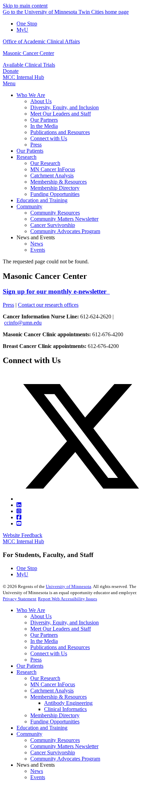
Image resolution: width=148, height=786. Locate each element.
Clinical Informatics (65, 709)
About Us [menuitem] (41, 101)
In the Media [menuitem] (44, 126)
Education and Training (42, 728)
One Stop (27, 23)
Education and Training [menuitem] (42, 200)
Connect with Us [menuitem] (48, 138)
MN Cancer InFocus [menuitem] (52, 169)
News (36, 771)
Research (26, 672)
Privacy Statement (19, 598)
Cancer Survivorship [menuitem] (52, 225)
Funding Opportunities (55, 721)
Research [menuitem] (26, 157)
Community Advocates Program (65, 759)
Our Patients (30, 666)
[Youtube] (19, 523)
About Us (41, 616)
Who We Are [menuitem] (31, 95)
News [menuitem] (36, 244)
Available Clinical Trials (29, 65)
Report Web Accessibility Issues (67, 598)
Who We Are (31, 610)
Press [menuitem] (36, 145)
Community (29, 734)
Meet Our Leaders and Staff (60, 629)
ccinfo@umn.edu (23, 323)
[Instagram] (19, 511)
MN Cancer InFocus (52, 684)
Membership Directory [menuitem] (55, 188)
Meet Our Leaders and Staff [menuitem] (60, 114)
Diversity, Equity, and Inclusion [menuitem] (64, 107)
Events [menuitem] (37, 250)
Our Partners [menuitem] (44, 120)
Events (37, 777)
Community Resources (55, 740)
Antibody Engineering (68, 703)
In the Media (44, 641)
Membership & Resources (58, 697)
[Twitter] (81, 499)
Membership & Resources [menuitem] (58, 182)
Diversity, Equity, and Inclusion (64, 622)
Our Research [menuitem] (45, 163)
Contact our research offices (48, 305)
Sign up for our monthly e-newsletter (56, 291)
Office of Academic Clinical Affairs (41, 41)
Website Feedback (22, 535)
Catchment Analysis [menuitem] (52, 175)
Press (8, 305)
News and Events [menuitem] (36, 237)
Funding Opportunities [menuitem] (55, 194)
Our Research (45, 678)
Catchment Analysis (52, 691)
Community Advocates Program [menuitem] (65, 231)
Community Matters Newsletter (64, 746)
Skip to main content (25, 6)
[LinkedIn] (19, 505)
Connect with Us (48, 653)
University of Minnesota (68, 586)
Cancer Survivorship (52, 752)
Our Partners (44, 635)
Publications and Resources (60, 647)
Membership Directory (55, 715)
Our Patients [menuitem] (30, 151)
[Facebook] (19, 517)
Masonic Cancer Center (28, 53)
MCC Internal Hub (23, 77)
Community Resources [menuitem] (55, 213)
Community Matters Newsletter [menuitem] (64, 219)
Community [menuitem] (29, 206)
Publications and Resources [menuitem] (60, 132)
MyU (22, 30)
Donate (11, 71)
